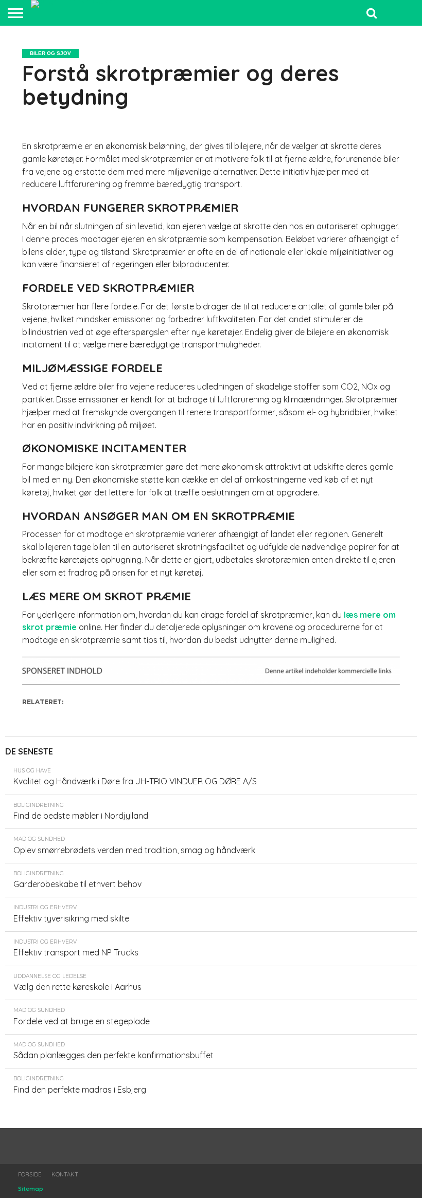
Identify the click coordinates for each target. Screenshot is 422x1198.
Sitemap (30, 1188)
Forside (29, 1174)
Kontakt (64, 1174)
